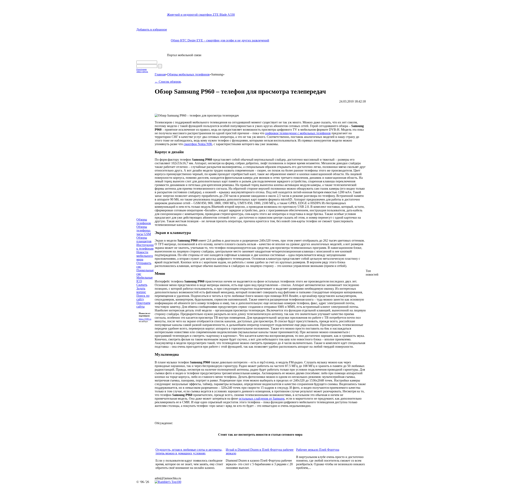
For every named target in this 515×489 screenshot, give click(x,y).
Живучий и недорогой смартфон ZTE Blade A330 (201, 14)
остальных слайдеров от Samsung (261, 398)
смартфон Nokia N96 (198, 144)
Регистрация (141, 69)
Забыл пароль (142, 71)
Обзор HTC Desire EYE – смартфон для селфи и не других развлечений (220, 40)
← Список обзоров (168, 81)
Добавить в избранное (151, 29)
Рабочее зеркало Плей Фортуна (317, 449)
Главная (160, 74)
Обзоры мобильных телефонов (188, 74)
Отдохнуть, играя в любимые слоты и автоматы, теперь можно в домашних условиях (189, 451)
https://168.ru (145, 319)
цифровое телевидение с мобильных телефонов (298, 133)
